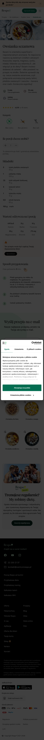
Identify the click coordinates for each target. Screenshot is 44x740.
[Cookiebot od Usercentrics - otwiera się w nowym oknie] (31, 343)
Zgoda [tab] (6, 349)
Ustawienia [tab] (18, 349)
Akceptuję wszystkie (22, 388)
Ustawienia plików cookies (20, 395)
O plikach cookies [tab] (34, 349)
